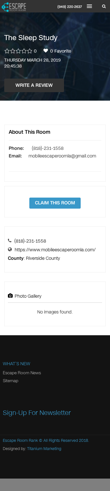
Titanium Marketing (44, 448)
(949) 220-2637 (70, 7)
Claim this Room (55, 203)
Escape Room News (22, 373)
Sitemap (10, 381)
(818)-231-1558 (30, 241)
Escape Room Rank (20, 440)
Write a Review (34, 85)
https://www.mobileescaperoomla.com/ (55, 249)
